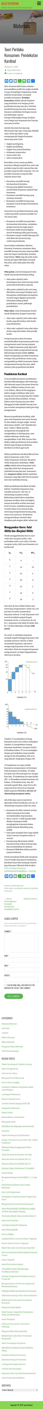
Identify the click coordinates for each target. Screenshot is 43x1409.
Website (7, 975)
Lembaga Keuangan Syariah (13, 1364)
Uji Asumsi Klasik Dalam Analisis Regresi (19, 1216)
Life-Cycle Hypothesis (11, 1192)
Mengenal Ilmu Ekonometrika (14, 1331)
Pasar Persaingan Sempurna (14, 1343)
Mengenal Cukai (8, 1122)
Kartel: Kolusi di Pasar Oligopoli (15, 1243)
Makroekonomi (8, 1037)
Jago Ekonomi (10, 3)
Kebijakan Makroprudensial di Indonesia (19, 1291)
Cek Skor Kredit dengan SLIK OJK (16, 1103)
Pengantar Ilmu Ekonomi (12, 1047)
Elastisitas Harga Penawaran (14, 1355)
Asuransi (5, 1131)
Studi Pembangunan (10, 1051)
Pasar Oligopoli (8, 1260)
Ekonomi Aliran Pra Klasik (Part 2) (16, 1159)
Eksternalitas (7, 1173)
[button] (40, 3)
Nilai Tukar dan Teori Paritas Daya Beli (18, 1248)
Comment (8, 931)
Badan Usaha (7, 1113)
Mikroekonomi (17, 886)
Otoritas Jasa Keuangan (11, 1369)
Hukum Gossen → (31, 899)
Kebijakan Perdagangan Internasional (18, 1126)
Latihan (5, 1033)
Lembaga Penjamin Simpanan (14, 1225)
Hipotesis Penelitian (10, 1221)
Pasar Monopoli (8, 1319)
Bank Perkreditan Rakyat (12, 1264)
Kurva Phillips (8, 1234)
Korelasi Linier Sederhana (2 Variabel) (18, 1168)
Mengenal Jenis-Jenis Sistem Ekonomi (17, 1204)
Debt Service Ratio (9, 1073)
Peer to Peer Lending (11, 1082)
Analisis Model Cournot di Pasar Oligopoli (19, 1239)
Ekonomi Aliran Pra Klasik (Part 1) (16, 1164)
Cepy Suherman (13, 70)
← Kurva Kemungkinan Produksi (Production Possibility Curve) (11, 904)
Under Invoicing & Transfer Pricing (17, 1064)
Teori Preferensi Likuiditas (13, 1378)
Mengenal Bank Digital (11, 1307)
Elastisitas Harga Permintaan (14, 1360)
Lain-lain (5, 1028)
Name (6, 955)
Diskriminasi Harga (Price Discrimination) (19, 1295)
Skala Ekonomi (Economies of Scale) (17, 1155)
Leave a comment (14, 73)
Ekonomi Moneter (9, 1024)
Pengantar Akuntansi (11, 1108)
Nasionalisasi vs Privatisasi (13, 1117)
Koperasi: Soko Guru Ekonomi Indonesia (19, 1373)
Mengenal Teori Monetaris (13, 1078)
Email (6, 965)
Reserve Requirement (11, 1099)
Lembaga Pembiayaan (11, 1094)
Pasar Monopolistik (10, 1230)
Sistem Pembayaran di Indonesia (15, 1135)
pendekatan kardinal (22, 888)
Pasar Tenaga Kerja (10, 1069)
